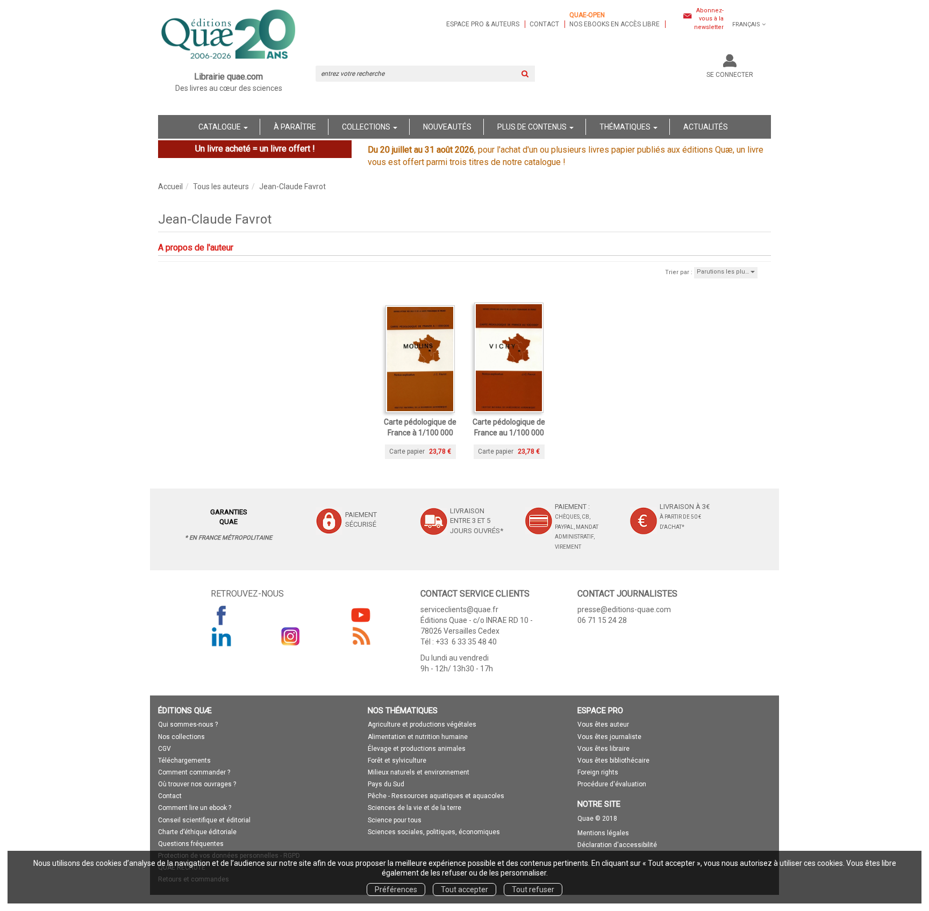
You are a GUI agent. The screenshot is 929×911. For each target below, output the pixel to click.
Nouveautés (447, 127)
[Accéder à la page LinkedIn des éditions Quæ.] (221, 636)
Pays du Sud (386, 784)
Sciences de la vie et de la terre (414, 808)
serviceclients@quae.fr (459, 609)
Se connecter (729, 74)
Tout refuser (533, 889)
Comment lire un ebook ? (194, 808)
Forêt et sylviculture (397, 760)
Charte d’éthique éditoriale (197, 832)
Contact (544, 24)
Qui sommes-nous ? (188, 724)
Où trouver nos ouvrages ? (197, 784)
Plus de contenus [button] (532, 127)
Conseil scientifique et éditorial (204, 820)
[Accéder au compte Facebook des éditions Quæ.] (221, 615)
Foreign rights (597, 772)
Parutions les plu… (724, 271)
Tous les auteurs (221, 186)
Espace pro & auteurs (482, 24)
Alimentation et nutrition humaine (418, 737)
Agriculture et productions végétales (422, 724)
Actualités (705, 127)
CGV (164, 748)
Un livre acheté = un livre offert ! (255, 149)
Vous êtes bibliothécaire (613, 760)
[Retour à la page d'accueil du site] (228, 35)
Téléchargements (184, 760)
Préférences (396, 889)
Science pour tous (394, 820)
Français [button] (746, 24)
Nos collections (181, 737)
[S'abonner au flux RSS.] (360, 636)
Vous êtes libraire (603, 748)
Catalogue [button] (220, 127)
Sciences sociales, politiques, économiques (434, 832)
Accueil (170, 186)
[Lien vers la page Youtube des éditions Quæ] (360, 615)
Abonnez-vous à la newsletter (709, 19)
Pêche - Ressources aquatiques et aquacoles (436, 796)
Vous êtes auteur (603, 724)
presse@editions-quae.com (624, 609)
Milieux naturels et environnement (418, 772)
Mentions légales (603, 833)
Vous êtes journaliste (609, 737)
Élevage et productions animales (417, 748)
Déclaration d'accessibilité (617, 845)
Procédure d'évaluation (611, 784)
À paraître (295, 127)
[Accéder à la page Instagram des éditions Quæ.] (291, 636)
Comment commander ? (194, 772)
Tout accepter (464, 889)
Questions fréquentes (191, 844)
